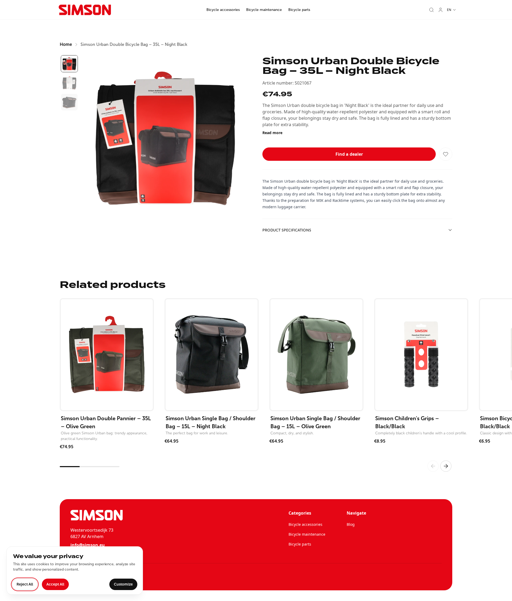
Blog (351, 524)
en (449, 9)
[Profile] (440, 10)
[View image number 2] (69, 82)
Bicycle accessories (223, 10)
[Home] (85, 10)
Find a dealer (349, 154)
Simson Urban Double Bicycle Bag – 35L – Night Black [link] (134, 44)
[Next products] (446, 466)
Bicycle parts (299, 10)
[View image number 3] (69, 102)
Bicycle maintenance (264, 10)
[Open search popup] (431, 10)
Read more (272, 132)
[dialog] (74, 570)
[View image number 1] (69, 63)
